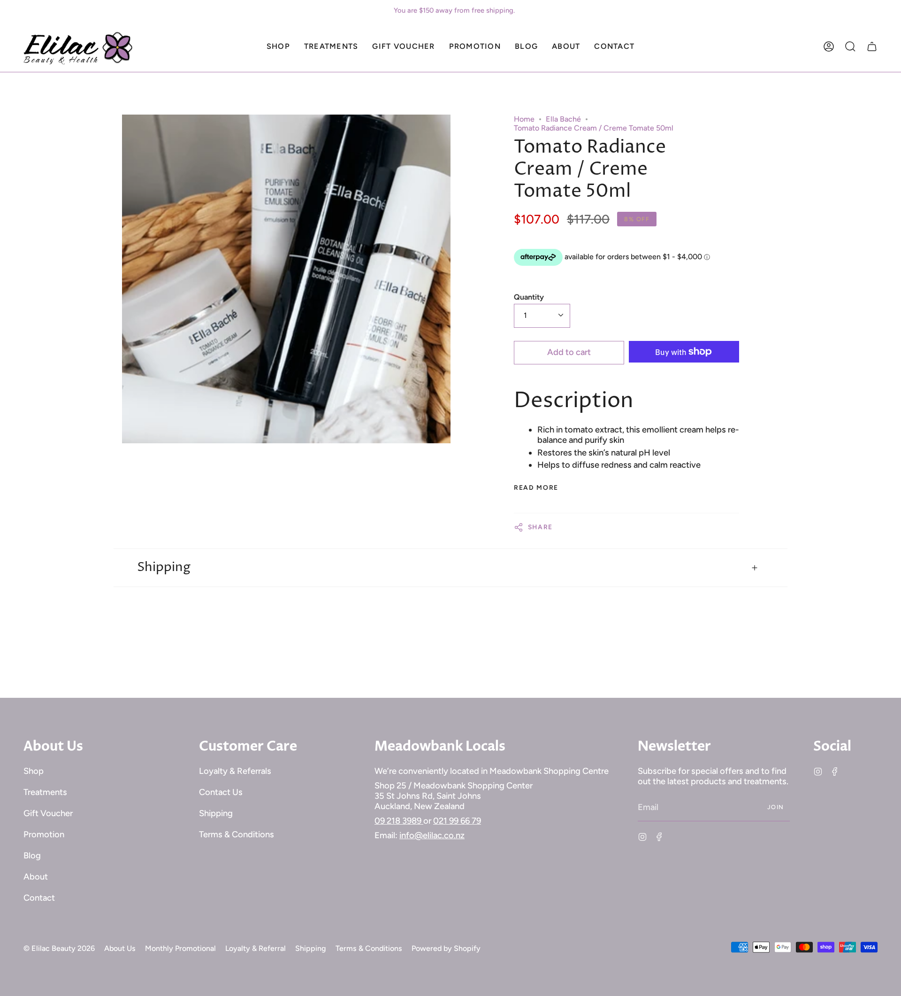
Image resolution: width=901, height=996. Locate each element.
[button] (278, 46)
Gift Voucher (48, 813)
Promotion (43, 834)
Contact (39, 898)
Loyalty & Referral (255, 948)
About (35, 877)
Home (524, 119)
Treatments (45, 792)
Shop (33, 771)
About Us (120, 948)
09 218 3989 (398, 821)
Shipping (164, 567)
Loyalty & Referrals (235, 771)
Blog (32, 855)
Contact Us (221, 792)
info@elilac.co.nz (432, 835)
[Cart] (872, 46)
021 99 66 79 (457, 821)
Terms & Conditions (236, 834)
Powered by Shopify (446, 948)
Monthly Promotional (180, 948)
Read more (536, 488)
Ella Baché (563, 119)
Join (775, 807)
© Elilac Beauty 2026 (59, 948)
